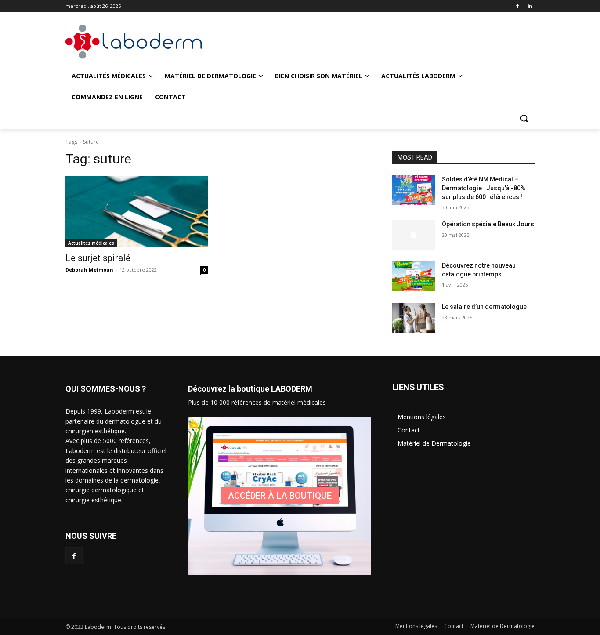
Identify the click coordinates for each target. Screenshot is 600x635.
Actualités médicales (91, 243)
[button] (524, 118)
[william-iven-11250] (279, 496)
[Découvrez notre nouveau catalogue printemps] (413, 276)
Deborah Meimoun (89, 269)
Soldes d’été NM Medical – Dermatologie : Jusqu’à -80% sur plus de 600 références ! (483, 188)
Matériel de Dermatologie (434, 443)
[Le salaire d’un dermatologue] (413, 318)
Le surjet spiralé (97, 258)
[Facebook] (517, 6)
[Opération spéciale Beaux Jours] (413, 235)
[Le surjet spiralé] (136, 211)
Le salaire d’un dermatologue (484, 306)
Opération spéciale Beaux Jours (488, 224)
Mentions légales (422, 417)
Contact (409, 430)
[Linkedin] (529, 6)
